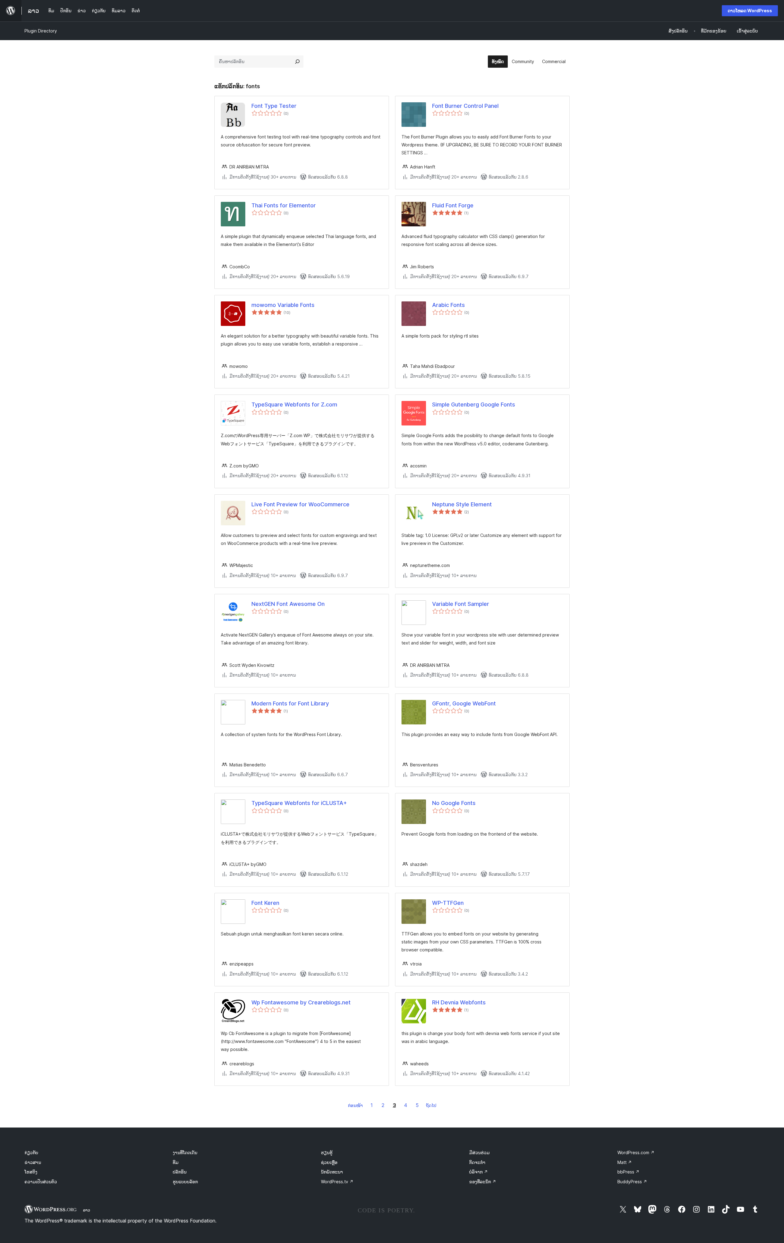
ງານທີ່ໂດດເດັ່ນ (185, 1152)
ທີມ (176, 1162)
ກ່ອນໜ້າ (355, 1105)
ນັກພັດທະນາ (332, 1171)
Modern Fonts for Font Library (290, 703)
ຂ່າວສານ (32, 1162)
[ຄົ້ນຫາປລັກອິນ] (297, 61)
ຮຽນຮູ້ (327, 1152)
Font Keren (265, 903)
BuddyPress (632, 1181)
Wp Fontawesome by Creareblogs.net (301, 1002)
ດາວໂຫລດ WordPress (750, 10)
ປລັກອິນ (180, 1171)
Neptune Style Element (462, 504)
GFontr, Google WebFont (464, 703)
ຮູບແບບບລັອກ (185, 1181)
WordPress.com (635, 1152)
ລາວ (86, 1209)
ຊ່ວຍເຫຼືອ (329, 1162)
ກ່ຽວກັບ (31, 1152)
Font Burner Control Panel (465, 106)
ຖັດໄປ (431, 1105)
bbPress (628, 1171)
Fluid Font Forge (452, 205)
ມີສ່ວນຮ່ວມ (479, 1152)
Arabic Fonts (448, 305)
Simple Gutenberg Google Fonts (473, 404)
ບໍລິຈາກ (478, 1171)
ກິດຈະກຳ (477, 1162)
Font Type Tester (273, 106)
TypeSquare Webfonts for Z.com (294, 404)
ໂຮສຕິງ (30, 1171)
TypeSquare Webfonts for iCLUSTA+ (299, 803)
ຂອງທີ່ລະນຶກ (482, 1181)
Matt (624, 1162)
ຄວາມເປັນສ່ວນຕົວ (40, 1181)
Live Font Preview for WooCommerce (300, 504)
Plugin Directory (40, 30)
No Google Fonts (454, 803)
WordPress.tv (337, 1181)
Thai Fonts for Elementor (283, 205)
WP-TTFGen (448, 903)
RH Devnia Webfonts (459, 1002)
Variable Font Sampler (460, 604)
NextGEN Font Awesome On (288, 604)
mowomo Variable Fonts (283, 305)
